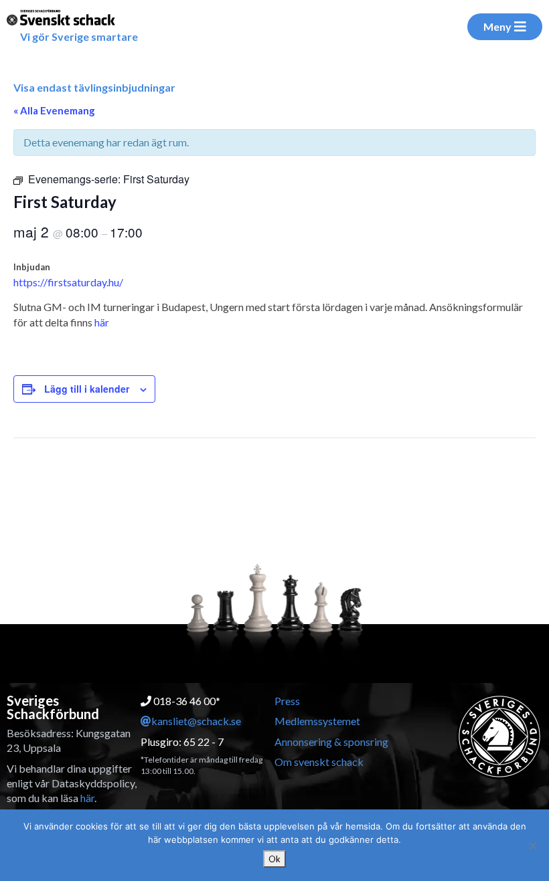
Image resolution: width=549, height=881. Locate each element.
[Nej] (532, 845)
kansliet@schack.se (196, 720)
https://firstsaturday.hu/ (68, 282)
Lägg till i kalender (86, 388)
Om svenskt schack (319, 761)
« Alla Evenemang (54, 110)
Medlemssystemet (317, 720)
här (101, 322)
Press (287, 700)
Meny (497, 26)
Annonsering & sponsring (331, 741)
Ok (274, 859)
